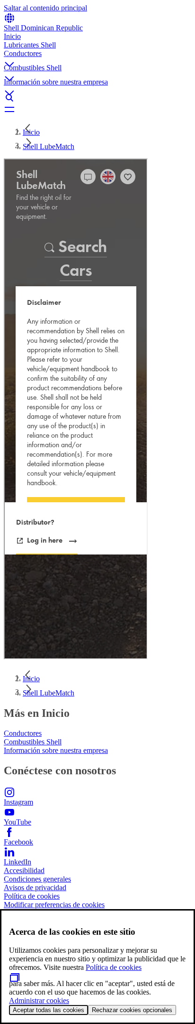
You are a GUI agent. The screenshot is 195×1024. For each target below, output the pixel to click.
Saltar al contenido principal (45, 8)
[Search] (97, 97)
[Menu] (97, 109)
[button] (97, 56)
